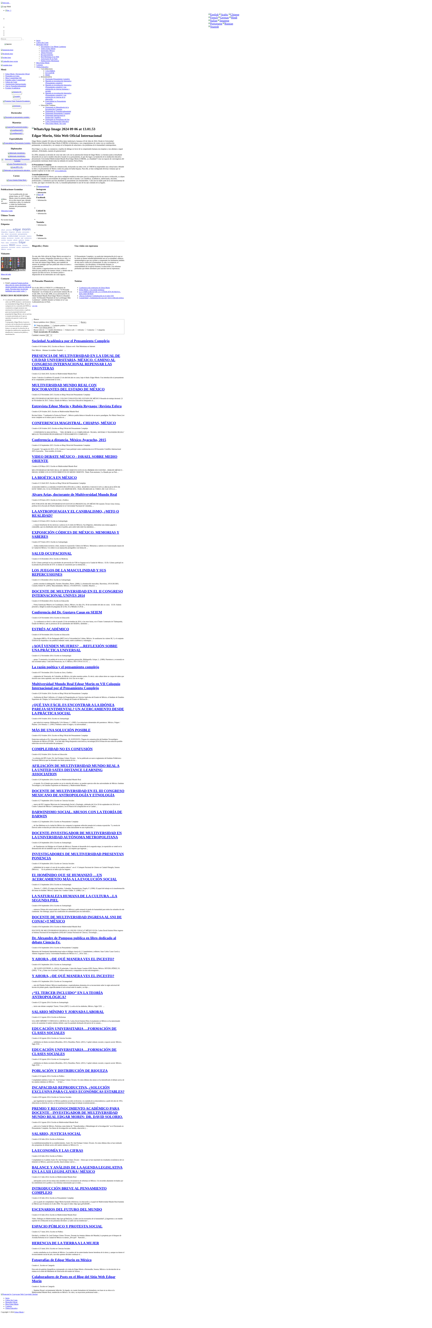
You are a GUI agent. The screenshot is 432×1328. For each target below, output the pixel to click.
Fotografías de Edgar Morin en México (62, 1260)
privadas (18, 232)
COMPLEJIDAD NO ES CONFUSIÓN (62, 749)
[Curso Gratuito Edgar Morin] (16, 180)
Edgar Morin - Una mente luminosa (91, 290)
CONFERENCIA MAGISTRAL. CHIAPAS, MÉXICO (74, 423)
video (7, 243)
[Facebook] (39, 195)
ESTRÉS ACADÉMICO (50, 629)
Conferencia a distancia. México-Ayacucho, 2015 (69, 440)
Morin (12, 245)
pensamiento (22, 234)
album (3, 230)
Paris (2, 243)
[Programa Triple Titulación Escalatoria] (16, 101)
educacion (4, 247)
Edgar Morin (19, 1312)
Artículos (80, 330)
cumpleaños (14, 243)
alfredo (15, 240)
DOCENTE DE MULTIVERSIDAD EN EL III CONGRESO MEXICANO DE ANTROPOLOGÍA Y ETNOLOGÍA (78, 793)
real (22, 238)
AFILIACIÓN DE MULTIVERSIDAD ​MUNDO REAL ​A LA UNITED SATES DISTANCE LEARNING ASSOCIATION (75, 770)
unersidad (12, 247)
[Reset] (23, 39)
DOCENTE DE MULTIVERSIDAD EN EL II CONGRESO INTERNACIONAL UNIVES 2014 (77, 593)
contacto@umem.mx (17, 283)
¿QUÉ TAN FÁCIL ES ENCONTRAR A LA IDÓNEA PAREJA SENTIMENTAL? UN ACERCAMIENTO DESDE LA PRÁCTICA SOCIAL (78, 709)
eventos (3, 240)
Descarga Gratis (7, 211)
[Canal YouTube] (39, 219)
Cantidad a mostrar (39, 335)
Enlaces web (70, 330)
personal (9, 230)
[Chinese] (234, 14)
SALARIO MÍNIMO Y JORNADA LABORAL (68, 1012)
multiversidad (13, 236)
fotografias (4, 232)
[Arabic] (223, 14)
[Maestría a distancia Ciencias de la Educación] (16, 130)
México (3, 249)
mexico (29, 236)
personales (25, 232)
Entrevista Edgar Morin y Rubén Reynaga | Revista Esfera (77, 406)
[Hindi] (233, 17)
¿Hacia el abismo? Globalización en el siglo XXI (96, 296)
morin (26, 229)
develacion (10, 238)
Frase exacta (73, 325)
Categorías (101, 330)
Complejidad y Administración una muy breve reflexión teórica (101, 298)
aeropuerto (4, 245)
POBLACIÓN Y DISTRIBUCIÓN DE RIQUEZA (70, 1071)
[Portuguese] (215, 23)
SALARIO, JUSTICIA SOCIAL (56, 1134)
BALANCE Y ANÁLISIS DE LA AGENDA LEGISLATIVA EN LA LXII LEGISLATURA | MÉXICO (77, 1169)
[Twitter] (39, 233)
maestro (9, 240)
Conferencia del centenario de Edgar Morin (94, 288)
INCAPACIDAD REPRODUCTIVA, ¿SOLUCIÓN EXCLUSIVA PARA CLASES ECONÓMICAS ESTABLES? (78, 1089)
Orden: (36, 327)
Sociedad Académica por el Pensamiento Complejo (71, 341)
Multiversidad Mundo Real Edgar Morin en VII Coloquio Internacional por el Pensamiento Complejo (76, 686)
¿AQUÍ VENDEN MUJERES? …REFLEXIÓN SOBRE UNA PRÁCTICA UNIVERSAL (74, 648)
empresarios (25, 247)
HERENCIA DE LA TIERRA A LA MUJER (65, 1243)
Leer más (34, 306)
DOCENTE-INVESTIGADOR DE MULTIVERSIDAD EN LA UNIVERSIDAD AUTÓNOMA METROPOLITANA (77, 835)
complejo (4, 236)
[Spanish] (213, 26)
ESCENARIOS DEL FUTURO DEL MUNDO (67, 1209)
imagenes (12, 232)
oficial (6, 234)
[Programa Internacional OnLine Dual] (16, 96)
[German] (223, 17)
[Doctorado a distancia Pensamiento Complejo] (16, 117)
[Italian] (212, 20)
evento (9, 249)
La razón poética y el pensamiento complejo (65, 667)
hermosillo (22, 236)
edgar (17, 229)
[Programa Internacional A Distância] (16, 106)
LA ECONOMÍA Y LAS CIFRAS (57, 1150)
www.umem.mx (60, 171)
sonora (18, 247)
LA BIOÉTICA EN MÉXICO (54, 478)
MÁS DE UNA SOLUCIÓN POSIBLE (61, 730)
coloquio (25, 245)
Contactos (91, 330)
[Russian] (228, 23)
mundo (17, 238)
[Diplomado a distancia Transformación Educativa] (16, 170)
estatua (3, 238)
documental (13, 234)
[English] (213, 14)
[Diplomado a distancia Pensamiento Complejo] (16, 161)
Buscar (83, 322)
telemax (18, 245)
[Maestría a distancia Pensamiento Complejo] (16, 127)
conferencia (28, 238)
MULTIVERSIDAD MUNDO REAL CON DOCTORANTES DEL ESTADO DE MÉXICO (68, 387)
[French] (213, 17)
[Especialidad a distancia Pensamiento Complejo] (16, 143)
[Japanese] (223, 20)
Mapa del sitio (6, 274)
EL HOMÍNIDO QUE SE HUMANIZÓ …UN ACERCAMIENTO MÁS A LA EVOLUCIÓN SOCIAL (74, 877)
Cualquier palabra (59, 325)
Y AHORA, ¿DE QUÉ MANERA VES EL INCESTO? (73, 959)
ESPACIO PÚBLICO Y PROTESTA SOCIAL (67, 1226)
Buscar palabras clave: (42, 322)
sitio (2, 234)
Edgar (22, 242)
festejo (27, 240)
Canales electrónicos (55, 330)
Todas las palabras (42, 325)
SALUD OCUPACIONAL (52, 553)
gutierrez (21, 240)
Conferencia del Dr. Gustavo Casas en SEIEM (67, 612)
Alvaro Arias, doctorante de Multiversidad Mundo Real (74, 494)
